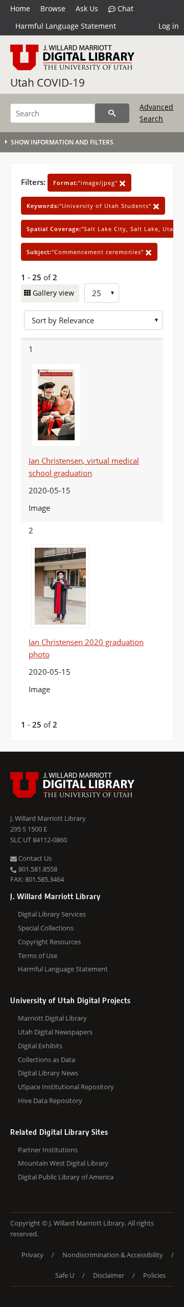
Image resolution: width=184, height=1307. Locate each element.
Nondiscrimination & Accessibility (112, 1254)
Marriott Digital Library (52, 1018)
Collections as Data (46, 1059)
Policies (154, 1275)
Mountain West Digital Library (63, 1163)
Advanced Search (156, 112)
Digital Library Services (52, 914)
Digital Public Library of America (65, 1176)
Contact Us (34, 858)
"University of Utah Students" (90, 206)
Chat (124, 8)
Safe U (64, 1275)
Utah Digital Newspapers (55, 1031)
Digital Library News (48, 1072)
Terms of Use (37, 955)
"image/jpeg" (86, 182)
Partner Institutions (48, 1149)
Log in (168, 26)
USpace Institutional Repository (66, 1086)
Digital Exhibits (40, 1045)
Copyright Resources (49, 941)
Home (20, 8)
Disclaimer (108, 1275)
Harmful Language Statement (65, 26)
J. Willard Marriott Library (48, 818)
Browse (52, 8)
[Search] (112, 113)
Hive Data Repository (50, 1100)
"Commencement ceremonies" (86, 252)
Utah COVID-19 (47, 82)
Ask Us (87, 8)
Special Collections (46, 927)
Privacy (32, 1254)
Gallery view (52, 293)
